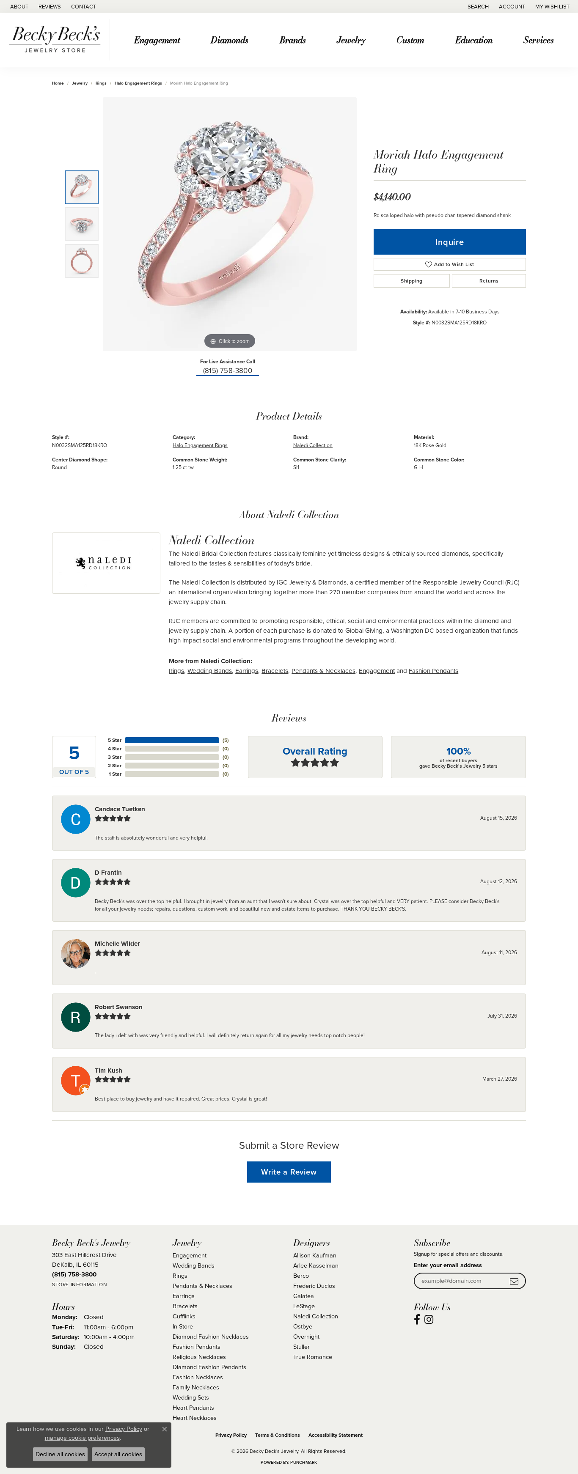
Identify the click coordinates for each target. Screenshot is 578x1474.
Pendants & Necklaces (323, 670)
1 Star (115, 774)
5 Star (114, 740)
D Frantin (108, 872)
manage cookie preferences (82, 1437)
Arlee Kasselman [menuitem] (316, 1265)
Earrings (246, 670)
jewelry (80, 83)
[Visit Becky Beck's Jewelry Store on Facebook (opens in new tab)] (417, 1320)
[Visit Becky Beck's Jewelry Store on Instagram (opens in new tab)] (428, 1320)
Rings (101, 83)
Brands (293, 39)
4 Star (114, 748)
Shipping (411, 281)
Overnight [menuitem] (306, 1336)
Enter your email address (448, 1265)
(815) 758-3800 (228, 370)
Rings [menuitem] (180, 1275)
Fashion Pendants (433, 670)
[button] (477, 6)
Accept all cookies (118, 1454)
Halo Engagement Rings (138, 83)
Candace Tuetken (120, 809)
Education (474, 39)
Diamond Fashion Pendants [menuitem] (209, 1367)
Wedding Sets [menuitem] (191, 1397)
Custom (410, 39)
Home (58, 83)
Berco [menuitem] (301, 1275)
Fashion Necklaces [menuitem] (198, 1377)
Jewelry (351, 39)
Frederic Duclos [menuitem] (314, 1285)
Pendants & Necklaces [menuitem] (202, 1285)
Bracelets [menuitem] (185, 1306)
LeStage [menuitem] (304, 1306)
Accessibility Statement (335, 1435)
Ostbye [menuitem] (302, 1326)
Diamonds (229, 39)
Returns (489, 281)
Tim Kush (108, 1070)
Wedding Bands (209, 670)
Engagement (157, 39)
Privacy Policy (231, 1435)
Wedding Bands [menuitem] (194, 1265)
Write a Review (289, 1172)
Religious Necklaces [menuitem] (199, 1356)
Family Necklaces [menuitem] (196, 1387)
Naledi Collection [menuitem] (315, 1316)
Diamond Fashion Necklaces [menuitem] (211, 1336)
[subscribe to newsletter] (514, 1281)
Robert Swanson (119, 1007)
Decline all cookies (60, 1454)
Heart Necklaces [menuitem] (195, 1417)
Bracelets (274, 670)
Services (538, 39)
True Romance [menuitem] (312, 1356)
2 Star (114, 765)
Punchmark (303, 1462)
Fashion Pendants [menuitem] (196, 1346)
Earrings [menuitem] (184, 1296)
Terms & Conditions (277, 1435)
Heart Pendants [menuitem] (193, 1407)
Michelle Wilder (117, 943)
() (226, 740)
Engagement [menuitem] (189, 1255)
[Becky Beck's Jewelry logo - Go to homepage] (57, 39)
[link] (18, 6)
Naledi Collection (313, 445)
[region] (230, 224)
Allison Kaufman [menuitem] (314, 1255)
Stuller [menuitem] (301, 1346)
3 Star (114, 757)
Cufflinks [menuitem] (184, 1316)
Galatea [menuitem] (303, 1296)
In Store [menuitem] (183, 1326)
